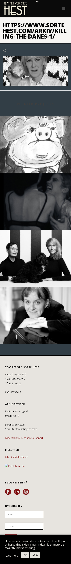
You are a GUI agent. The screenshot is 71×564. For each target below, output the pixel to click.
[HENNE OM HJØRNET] (35, 302)
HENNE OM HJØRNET (35, 333)
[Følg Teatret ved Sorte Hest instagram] (26, 492)
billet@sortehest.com (16, 457)
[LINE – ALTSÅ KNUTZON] (35, 245)
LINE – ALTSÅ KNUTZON (35, 276)
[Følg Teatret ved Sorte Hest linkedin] (17, 492)
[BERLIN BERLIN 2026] (35, 188)
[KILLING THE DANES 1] (35, 70)
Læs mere (12, 555)
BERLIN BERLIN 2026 (36, 219)
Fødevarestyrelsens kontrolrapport (24, 438)
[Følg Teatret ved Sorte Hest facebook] (8, 492)
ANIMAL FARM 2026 (35, 163)
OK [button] (25, 555)
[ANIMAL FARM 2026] (35, 131)
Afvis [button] (35, 555)
